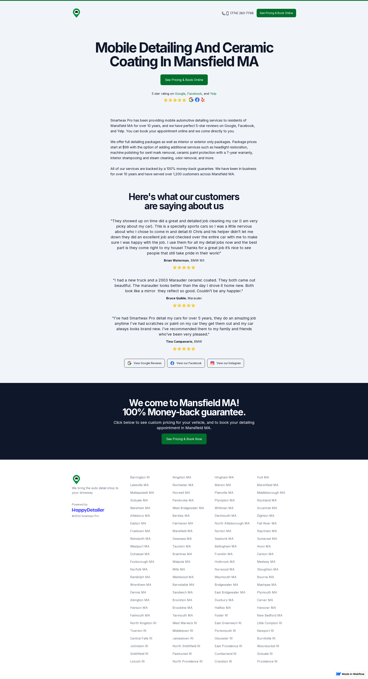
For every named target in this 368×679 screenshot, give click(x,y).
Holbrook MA (225, 562)
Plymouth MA (267, 592)
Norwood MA (225, 569)
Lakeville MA (139, 485)
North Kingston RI (143, 623)
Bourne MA (265, 577)
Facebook (194, 93)
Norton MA (223, 531)
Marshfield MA (267, 485)
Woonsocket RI (268, 646)
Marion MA (223, 485)
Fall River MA (267, 523)
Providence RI (267, 661)
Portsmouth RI (225, 631)
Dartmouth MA (226, 516)
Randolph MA (140, 577)
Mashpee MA (267, 585)
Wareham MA (140, 508)
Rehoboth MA (140, 539)
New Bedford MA (270, 615)
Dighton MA (265, 516)
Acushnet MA (267, 508)
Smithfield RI (139, 654)
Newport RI (265, 631)
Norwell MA (181, 493)
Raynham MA (267, 531)
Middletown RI (182, 631)
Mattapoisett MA (142, 493)
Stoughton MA (267, 569)
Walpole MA (181, 562)
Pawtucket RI (182, 654)
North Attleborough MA (232, 523)
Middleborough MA (271, 493)
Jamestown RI (182, 638)
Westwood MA (183, 577)
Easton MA (138, 523)
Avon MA (264, 546)
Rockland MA (267, 500)
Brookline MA (182, 608)
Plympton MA (225, 500)
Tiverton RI (138, 631)
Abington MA (140, 600)
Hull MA (263, 477)
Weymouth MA (226, 577)
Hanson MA (139, 608)
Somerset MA (267, 539)
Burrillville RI (266, 638)
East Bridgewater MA (230, 592)
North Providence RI (187, 661)
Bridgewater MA (226, 585)
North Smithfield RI (186, 646)
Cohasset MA (140, 554)
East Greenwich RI (228, 623)
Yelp (213, 93)
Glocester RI (224, 638)
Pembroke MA (183, 500)
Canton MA (265, 554)
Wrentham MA (140, 585)
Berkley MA (181, 516)
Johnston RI (139, 646)
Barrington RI (140, 477)
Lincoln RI (137, 661)
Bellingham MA (226, 546)
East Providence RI (228, 646)
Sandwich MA (182, 592)
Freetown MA (140, 531)
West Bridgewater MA (188, 508)
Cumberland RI (226, 654)
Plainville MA (224, 493)
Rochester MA (183, 485)
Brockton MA (182, 600)
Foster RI (221, 615)
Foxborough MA (142, 562)
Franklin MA (224, 554)
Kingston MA (181, 477)
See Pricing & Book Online (276, 13)
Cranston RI (223, 661)
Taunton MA (181, 546)
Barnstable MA (183, 585)
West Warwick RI (184, 623)
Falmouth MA (140, 615)
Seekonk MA (224, 539)
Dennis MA (138, 592)
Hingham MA (224, 477)
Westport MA (140, 546)
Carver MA (265, 600)
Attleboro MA (140, 516)
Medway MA (266, 562)
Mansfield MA (182, 531)
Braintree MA (182, 554)
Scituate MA (139, 500)
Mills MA (178, 569)
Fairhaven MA (182, 523)
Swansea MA (182, 539)
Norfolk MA (139, 569)
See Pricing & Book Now (184, 439)
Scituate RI (265, 654)
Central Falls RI (141, 638)
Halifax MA (223, 608)
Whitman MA (224, 508)
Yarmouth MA (182, 615)
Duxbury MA (224, 600)
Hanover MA (266, 608)
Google (180, 93)
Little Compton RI (269, 623)
